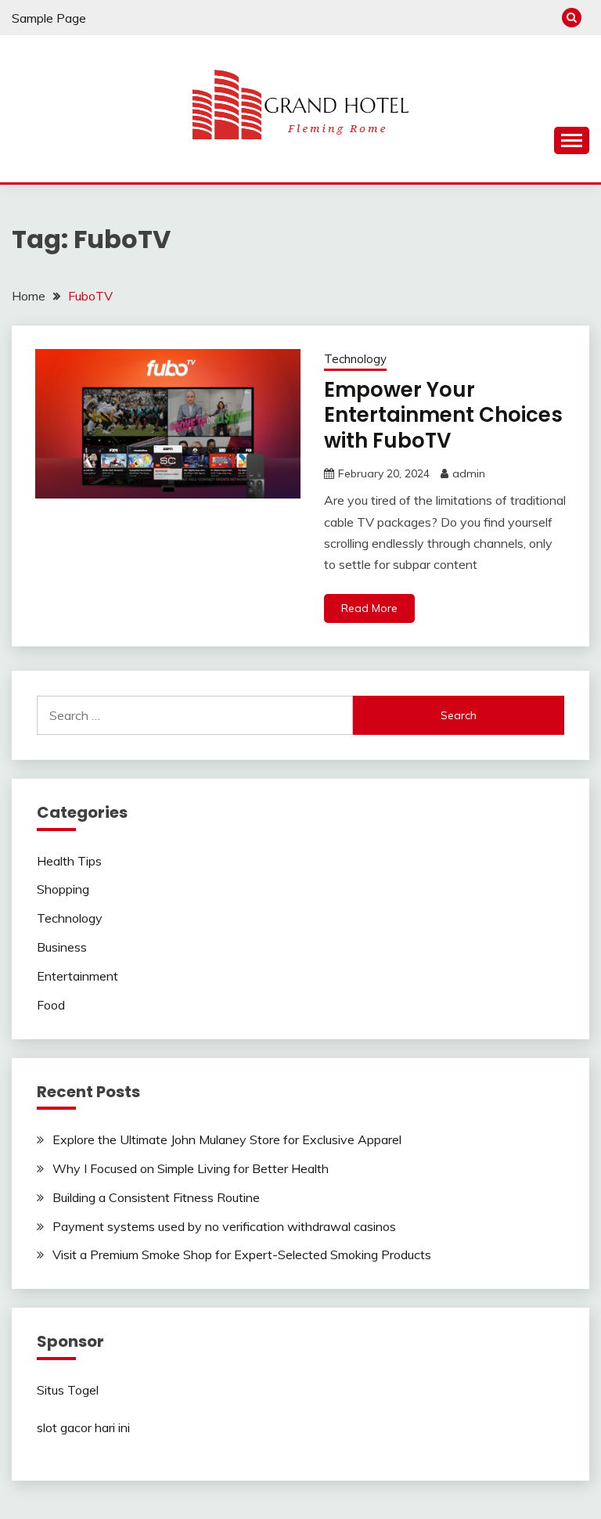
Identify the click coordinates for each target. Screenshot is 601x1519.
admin (468, 473)
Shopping (63, 889)
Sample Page (49, 18)
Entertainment (77, 976)
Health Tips (69, 861)
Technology (355, 358)
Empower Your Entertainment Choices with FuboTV (443, 415)
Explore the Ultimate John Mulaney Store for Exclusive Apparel (226, 1139)
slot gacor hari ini (83, 1427)
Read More (369, 608)
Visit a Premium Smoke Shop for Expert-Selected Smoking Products (241, 1254)
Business (62, 947)
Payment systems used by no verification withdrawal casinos (224, 1226)
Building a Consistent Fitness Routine (156, 1197)
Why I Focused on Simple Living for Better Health (190, 1168)
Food (51, 1005)
